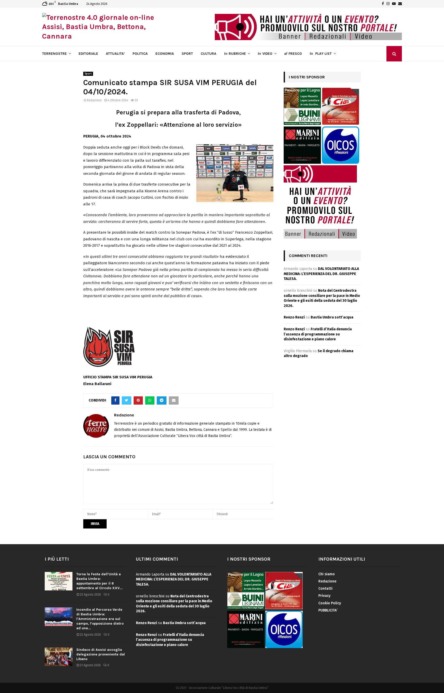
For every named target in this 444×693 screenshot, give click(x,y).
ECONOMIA (164, 53)
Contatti (325, 588)
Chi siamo (326, 574)
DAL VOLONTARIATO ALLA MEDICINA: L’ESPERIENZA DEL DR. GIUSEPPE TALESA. (321, 274)
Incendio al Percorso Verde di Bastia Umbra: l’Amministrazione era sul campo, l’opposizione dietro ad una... (100, 619)
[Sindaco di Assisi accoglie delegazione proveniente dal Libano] (58, 657)
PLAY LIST (321, 53)
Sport (88, 73)
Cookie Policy (329, 603)
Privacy (324, 596)
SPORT (187, 53)
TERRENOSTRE (54, 53)
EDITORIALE (88, 53)
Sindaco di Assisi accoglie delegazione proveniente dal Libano (100, 654)
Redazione (94, 100)
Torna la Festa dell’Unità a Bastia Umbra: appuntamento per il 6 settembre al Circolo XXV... (99, 581)
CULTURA (208, 53)
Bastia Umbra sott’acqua (332, 317)
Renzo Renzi (294, 317)
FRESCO (293, 53)
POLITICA (140, 53)
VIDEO (265, 53)
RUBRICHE (235, 53)
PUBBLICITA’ (327, 610)
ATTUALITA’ (115, 53)
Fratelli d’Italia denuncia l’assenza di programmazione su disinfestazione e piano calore (318, 334)
